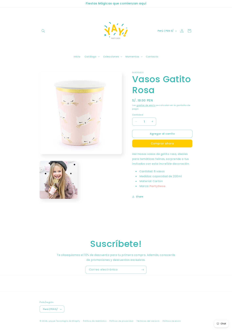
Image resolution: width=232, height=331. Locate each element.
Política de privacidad (121, 321)
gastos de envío (146, 105)
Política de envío (172, 321)
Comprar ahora (162, 143)
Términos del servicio (148, 321)
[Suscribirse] (142, 270)
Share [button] (139, 196)
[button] (43, 31)
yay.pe (52, 321)
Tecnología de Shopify (68, 321)
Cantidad (137, 114)
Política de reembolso (94, 321)
